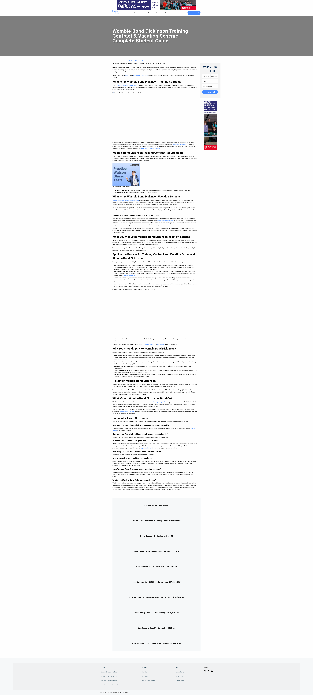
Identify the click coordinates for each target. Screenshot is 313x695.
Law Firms (165, 13)
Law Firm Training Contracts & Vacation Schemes (133, 61)
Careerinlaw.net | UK (117, 13)
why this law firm (149, 344)
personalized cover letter (140, 75)
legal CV (127, 75)
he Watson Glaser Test (128, 275)
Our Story (145, 672)
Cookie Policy (180, 680)
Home (114, 61)
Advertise (145, 676)
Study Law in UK (194, 13)
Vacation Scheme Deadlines (109, 676)
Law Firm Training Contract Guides (111, 685)
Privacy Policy (180, 672)
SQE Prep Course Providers (109, 680)
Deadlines (134, 13)
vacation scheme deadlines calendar (130, 212)
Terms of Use (179, 676)
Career (157, 13)
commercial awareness (179, 144)
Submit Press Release (148, 680)
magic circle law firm (146, 448)
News (171, 13)
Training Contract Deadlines (109, 672)
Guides (142, 13)
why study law (161, 344)
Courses (150, 13)
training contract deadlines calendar (150, 148)
